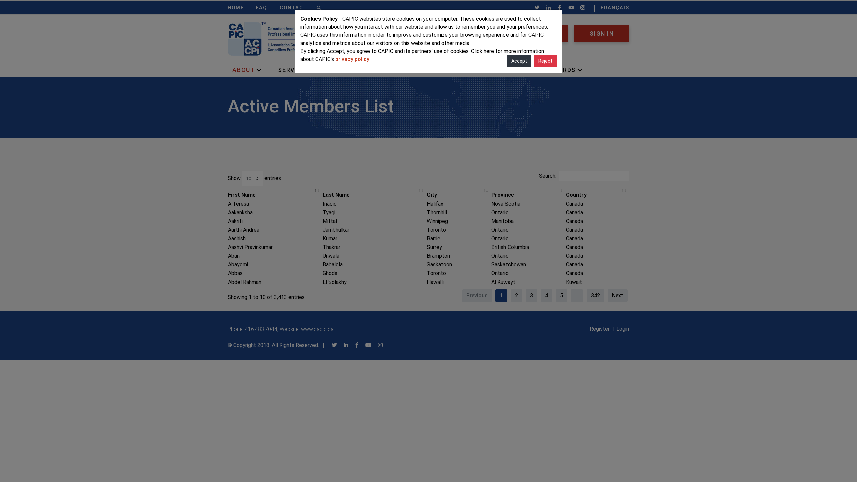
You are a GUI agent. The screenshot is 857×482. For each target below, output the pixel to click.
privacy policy (352, 59)
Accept (519, 61)
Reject (545, 61)
